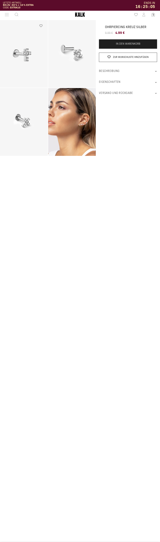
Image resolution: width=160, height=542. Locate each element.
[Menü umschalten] (7, 15)
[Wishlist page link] (134, 14)
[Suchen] (15, 15)
